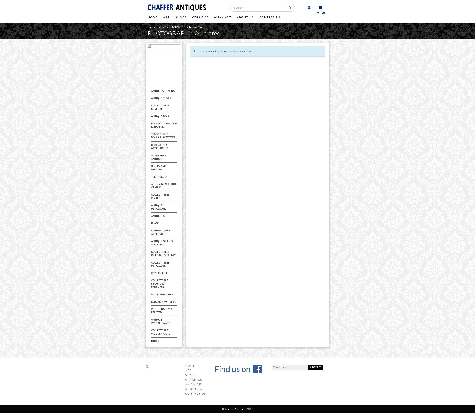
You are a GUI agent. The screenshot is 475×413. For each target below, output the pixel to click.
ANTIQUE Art (159, 216)
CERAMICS (200, 17)
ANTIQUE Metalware (158, 207)
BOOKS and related (158, 168)
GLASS (155, 223)
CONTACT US (269, 17)
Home (153, 17)
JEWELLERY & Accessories (159, 146)
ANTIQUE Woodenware (160, 321)
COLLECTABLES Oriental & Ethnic (163, 253)
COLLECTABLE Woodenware (160, 332)
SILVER (181, 17)
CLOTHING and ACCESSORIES (160, 232)
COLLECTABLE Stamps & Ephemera (159, 284)
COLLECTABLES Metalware (160, 264)
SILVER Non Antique (158, 157)
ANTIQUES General (163, 91)
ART (166, 17)
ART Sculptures (162, 294)
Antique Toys (160, 116)
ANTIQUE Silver (161, 98)
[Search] (290, 7)
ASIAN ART (222, 17)
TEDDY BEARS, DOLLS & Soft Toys (163, 136)
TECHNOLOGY (159, 177)
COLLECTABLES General (160, 107)
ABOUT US (245, 17)
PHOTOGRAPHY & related (161, 311)
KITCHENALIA (159, 273)
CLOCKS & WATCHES (163, 302)
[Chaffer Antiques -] (177, 7)
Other (155, 341)
